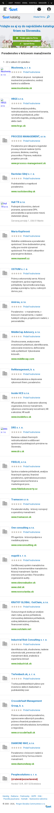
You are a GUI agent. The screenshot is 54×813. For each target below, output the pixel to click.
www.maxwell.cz (20, 258)
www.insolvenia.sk (21, 88)
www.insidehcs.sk (21, 416)
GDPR (33, 796)
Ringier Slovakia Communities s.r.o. (30, 804)
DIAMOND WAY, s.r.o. (22, 743)
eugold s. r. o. (18, 555)
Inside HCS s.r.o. (20, 393)
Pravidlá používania (11, 799)
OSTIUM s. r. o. (19, 269)
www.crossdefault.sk (23, 732)
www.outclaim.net (21, 629)
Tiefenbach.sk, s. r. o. (23, 674)
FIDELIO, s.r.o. (19, 462)
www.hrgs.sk (18, 125)
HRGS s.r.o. (17, 98)
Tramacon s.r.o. (20, 499)
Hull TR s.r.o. (18, 202)
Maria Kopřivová (20, 231)
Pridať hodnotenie (31, 72)
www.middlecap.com (22, 358)
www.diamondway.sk (22, 763)
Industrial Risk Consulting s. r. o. (29, 639)
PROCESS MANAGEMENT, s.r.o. (28, 136)
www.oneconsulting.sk (24, 545)
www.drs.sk (17, 451)
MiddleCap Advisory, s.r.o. (25, 332)
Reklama (14, 796)
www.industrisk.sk (21, 663)
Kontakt (24, 799)
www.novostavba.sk (22, 591)
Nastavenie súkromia (38, 799)
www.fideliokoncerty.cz (24, 488)
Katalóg (6, 796)
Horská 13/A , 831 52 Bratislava (26, 784)
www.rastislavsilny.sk (23, 191)
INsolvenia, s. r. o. (21, 67)
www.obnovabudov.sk (23, 582)
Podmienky (24, 796)
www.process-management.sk (28, 163)
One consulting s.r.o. (22, 527)
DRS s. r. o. (17, 427)
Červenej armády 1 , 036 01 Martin (27, 221)
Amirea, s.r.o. (18, 302)
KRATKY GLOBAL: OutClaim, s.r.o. (29, 602)
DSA (39, 796)
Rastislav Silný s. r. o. (23, 174)
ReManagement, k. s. (23, 369)
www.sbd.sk (17, 587)
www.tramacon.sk (21, 517)
